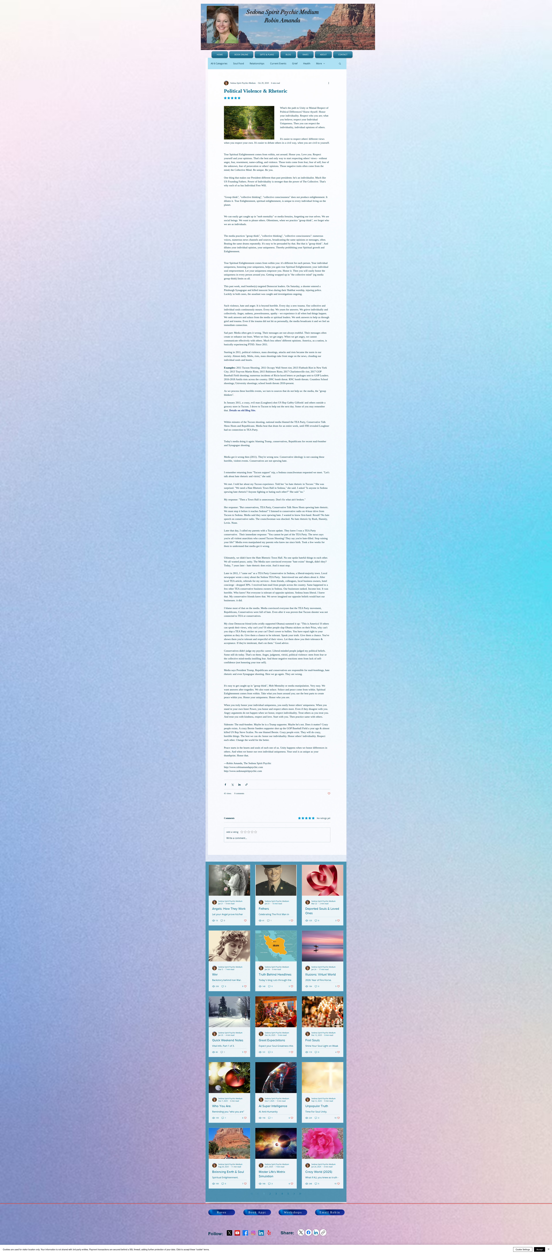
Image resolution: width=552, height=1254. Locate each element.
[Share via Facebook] (225, 784)
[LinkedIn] (316, 1232)
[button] (340, 63)
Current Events (278, 63)
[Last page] (300, 1193)
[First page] (251, 1193)
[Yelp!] (269, 1233)
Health (306, 63)
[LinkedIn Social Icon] (261, 1233)
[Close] (548, 1249)
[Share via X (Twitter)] (232, 784)
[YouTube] (237, 1233)
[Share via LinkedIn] (239, 784)
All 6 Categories (219, 63)
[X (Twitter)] (301, 1232)
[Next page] (294, 1193)
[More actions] (328, 83)
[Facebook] (245, 1233)
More (319, 63)
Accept (539, 1249)
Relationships (257, 63)
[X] (229, 1233)
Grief (294, 63)
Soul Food (238, 63)
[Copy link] (323, 1232)
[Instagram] (253, 1233)
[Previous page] (257, 1193)
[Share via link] (246, 784)
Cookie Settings (523, 1249)
